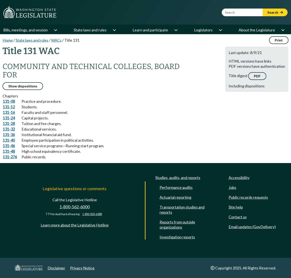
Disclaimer (56, 268)
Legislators (203, 30)
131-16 (9, 112)
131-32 (9, 129)
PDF (257, 76)
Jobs (232, 187)
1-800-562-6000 (74, 206)
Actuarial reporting (175, 197)
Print (279, 40)
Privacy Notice (82, 268)
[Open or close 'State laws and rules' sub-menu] (114, 30)
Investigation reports (177, 237)
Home (8, 40)
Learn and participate (150, 30)
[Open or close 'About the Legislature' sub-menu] (283, 30)
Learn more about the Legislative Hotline (75, 225)
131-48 (9, 151)
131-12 (9, 106)
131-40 (9, 140)
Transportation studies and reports (182, 210)
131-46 (9, 145)
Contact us (238, 217)
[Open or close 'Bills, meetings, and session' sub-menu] (55, 30)
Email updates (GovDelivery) (252, 226)
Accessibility (239, 177)
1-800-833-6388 (92, 214)
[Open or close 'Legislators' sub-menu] (220, 30)
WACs (56, 40)
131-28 (9, 123)
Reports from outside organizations (177, 224)
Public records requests (248, 197)
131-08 (9, 101)
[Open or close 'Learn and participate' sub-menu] (176, 30)
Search (273, 12)
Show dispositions (22, 86)
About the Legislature (257, 30)
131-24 (9, 118)
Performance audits (176, 187)
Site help (236, 207)
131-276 (10, 156)
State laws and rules (90, 30)
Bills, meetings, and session (25, 30)
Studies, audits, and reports (177, 177)
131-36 (9, 134)
